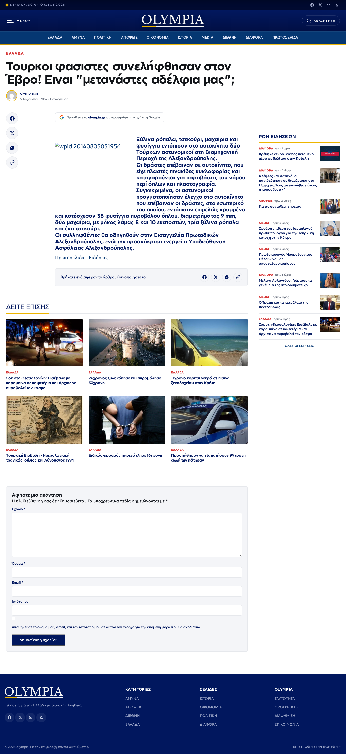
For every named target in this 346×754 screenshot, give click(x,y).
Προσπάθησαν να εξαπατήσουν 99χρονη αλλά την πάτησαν (208, 458)
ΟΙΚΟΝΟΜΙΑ (158, 37)
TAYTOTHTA (285, 698)
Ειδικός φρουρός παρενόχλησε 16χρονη (125, 455)
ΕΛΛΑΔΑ (55, 37)
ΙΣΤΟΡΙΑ (185, 37)
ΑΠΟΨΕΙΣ (129, 37)
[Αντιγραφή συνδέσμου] (12, 162)
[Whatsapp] (12, 148)
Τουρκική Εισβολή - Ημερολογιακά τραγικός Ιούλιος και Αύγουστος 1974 (40, 458)
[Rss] (336, 4)
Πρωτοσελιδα (70, 257)
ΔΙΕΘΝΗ (230, 37)
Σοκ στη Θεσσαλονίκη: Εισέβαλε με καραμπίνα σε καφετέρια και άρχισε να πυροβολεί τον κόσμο (41, 383)
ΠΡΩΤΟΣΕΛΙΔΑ (285, 37)
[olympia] (173, 21)
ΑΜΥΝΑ (78, 37)
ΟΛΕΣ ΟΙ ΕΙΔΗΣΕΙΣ (299, 346)
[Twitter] (320, 4)
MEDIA (208, 37)
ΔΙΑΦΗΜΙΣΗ (285, 715)
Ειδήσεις (98, 257)
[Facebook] (312, 4)
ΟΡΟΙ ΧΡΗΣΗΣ (286, 707)
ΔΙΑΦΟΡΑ (254, 37)
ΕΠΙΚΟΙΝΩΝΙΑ (287, 724)
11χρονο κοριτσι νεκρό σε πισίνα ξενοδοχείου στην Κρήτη (200, 380)
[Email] (328, 4)
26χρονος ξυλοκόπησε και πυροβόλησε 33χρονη (125, 380)
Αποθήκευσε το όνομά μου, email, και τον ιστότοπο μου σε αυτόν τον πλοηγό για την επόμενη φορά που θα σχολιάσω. (106, 627)
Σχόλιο (18, 509)
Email (17, 582)
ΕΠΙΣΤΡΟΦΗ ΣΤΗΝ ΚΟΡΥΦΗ (317, 747)
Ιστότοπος (20, 601)
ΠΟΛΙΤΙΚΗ (103, 37)
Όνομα (18, 563)
